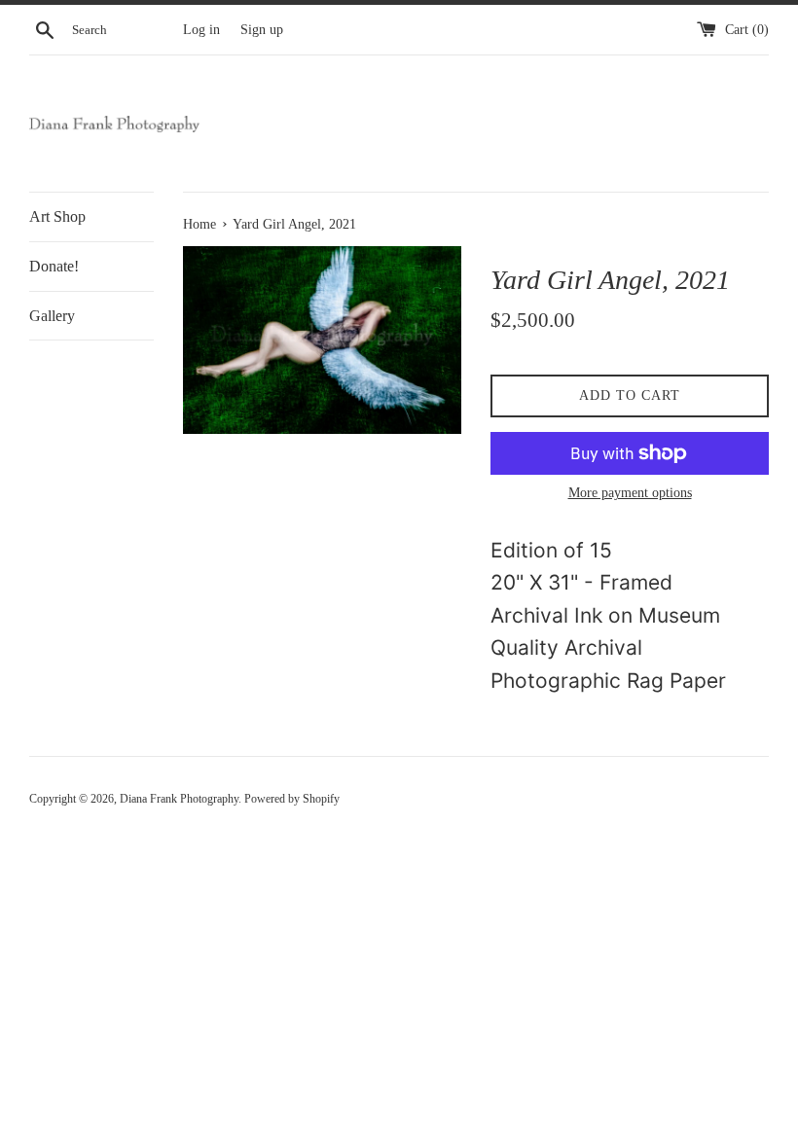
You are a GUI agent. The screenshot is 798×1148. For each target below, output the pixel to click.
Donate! (54, 266)
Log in (201, 29)
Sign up (261, 29)
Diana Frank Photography (179, 799)
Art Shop (57, 216)
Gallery (52, 315)
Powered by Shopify (292, 799)
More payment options (630, 492)
